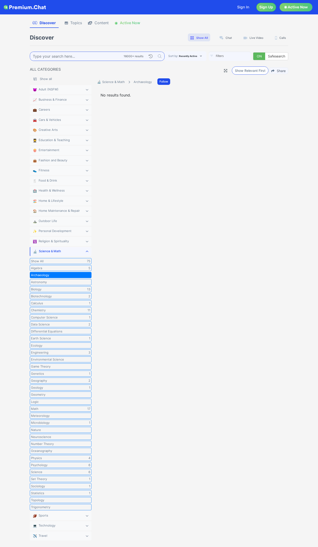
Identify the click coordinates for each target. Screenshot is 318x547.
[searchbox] (237, 56)
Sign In (243, 7)
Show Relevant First (250, 71)
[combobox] (230, 56)
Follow (163, 81)
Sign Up (266, 7)
